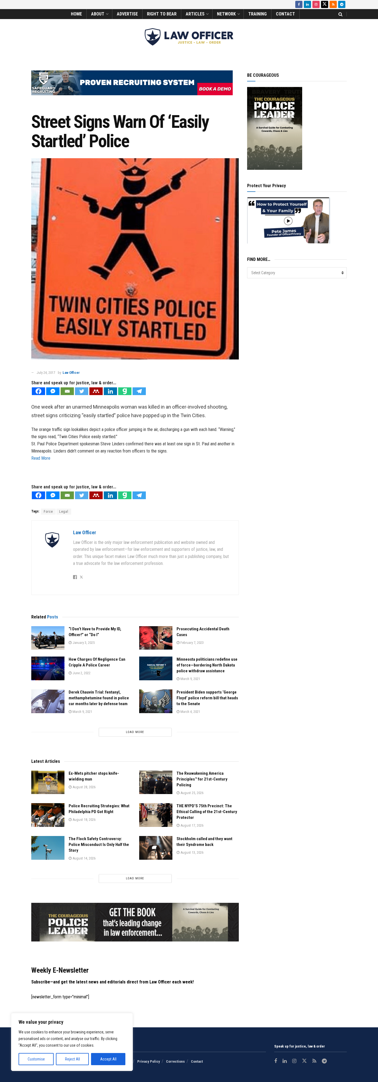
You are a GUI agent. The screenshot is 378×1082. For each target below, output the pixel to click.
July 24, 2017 (46, 373)
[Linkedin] (110, 391)
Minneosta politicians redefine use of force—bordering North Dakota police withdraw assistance (207, 665)
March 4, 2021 (190, 712)
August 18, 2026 (83, 820)
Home (76, 14)
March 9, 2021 (190, 679)
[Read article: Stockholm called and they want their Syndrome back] (155, 848)
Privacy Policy (148, 1061)
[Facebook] (38, 391)
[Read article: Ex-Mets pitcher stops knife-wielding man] (47, 782)
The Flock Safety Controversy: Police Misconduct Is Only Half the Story (99, 844)
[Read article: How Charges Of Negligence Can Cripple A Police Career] (47, 668)
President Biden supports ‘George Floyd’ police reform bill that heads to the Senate (207, 698)
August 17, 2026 (191, 825)
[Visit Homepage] (189, 37)
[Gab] (124, 391)
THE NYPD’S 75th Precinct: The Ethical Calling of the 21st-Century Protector (207, 811)
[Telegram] (139, 391)
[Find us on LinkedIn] (307, 4)
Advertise (127, 14)
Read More (40, 458)
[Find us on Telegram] (341, 4)
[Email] (67, 391)
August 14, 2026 (83, 858)
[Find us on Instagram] (316, 4)
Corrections (175, 1061)
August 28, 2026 (83, 787)
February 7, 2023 (192, 643)
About (97, 14)
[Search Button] (340, 14)
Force (48, 512)
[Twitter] (81, 391)
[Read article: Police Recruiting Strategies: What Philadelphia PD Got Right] (47, 815)
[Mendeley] (96, 391)
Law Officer (71, 373)
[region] (72, 1042)
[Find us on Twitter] (324, 4)
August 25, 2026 (191, 793)
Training (257, 14)
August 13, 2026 (191, 852)
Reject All (72, 1059)
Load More (135, 732)
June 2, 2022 (81, 673)
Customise (36, 1059)
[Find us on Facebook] (298, 4)
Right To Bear (162, 14)
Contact (285, 14)
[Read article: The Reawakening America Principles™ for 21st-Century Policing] (155, 782)
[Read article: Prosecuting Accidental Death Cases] (155, 638)
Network (226, 14)
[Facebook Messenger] (52, 391)
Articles (195, 14)
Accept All (108, 1059)
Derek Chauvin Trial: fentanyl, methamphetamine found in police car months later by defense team (99, 698)
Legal (63, 512)
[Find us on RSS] (333, 4)
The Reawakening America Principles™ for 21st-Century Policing (202, 779)
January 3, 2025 (83, 643)
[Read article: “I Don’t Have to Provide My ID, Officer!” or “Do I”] (47, 638)
